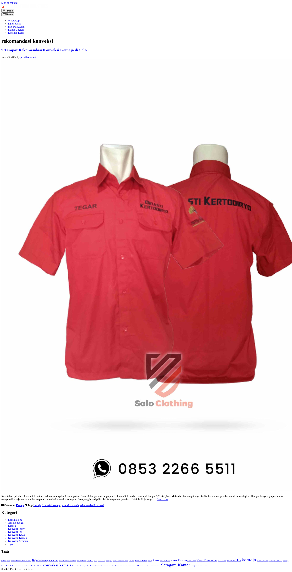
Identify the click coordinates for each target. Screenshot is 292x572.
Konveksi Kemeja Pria (81, 566)
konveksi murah (70, 505)
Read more (162, 499)
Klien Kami (14, 23)
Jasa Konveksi (15, 522)
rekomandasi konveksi (92, 505)
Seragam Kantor (175, 565)
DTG (91, 561)
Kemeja (20, 505)
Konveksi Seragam (18, 541)
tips (205, 566)
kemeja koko (275, 560)
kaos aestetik (165, 561)
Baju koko (38, 560)
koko (10, 565)
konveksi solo (108, 566)
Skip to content (9, 2)
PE (116, 566)
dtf (88, 561)
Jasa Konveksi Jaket (120, 561)
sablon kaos (155, 566)
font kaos (101, 561)
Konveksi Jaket (16, 528)
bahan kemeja (25, 561)
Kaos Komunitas (207, 560)
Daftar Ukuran (16, 29)
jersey (150, 561)
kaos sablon (234, 560)
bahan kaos (15, 561)
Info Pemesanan (16, 26)
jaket (108, 561)
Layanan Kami (16, 32)
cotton (73, 561)
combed (67, 561)
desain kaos (81, 561)
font (95, 561)
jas (111, 561)
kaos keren (191, 561)
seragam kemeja (197, 566)
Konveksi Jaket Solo (34, 566)
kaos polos (222, 561)
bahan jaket (5, 561)
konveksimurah (96, 566)
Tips (10, 544)
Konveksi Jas (15, 531)
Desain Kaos (15, 519)
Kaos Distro (178, 560)
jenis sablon (141, 560)
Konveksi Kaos (16, 534)
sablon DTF (146, 566)
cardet (61, 561)
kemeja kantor (262, 561)
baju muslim (51, 560)
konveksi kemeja (51, 505)
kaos (156, 560)
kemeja (37, 505)
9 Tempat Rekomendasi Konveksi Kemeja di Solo (44, 50)
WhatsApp (14, 20)
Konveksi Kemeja (17, 538)
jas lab (131, 561)
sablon (138, 566)
